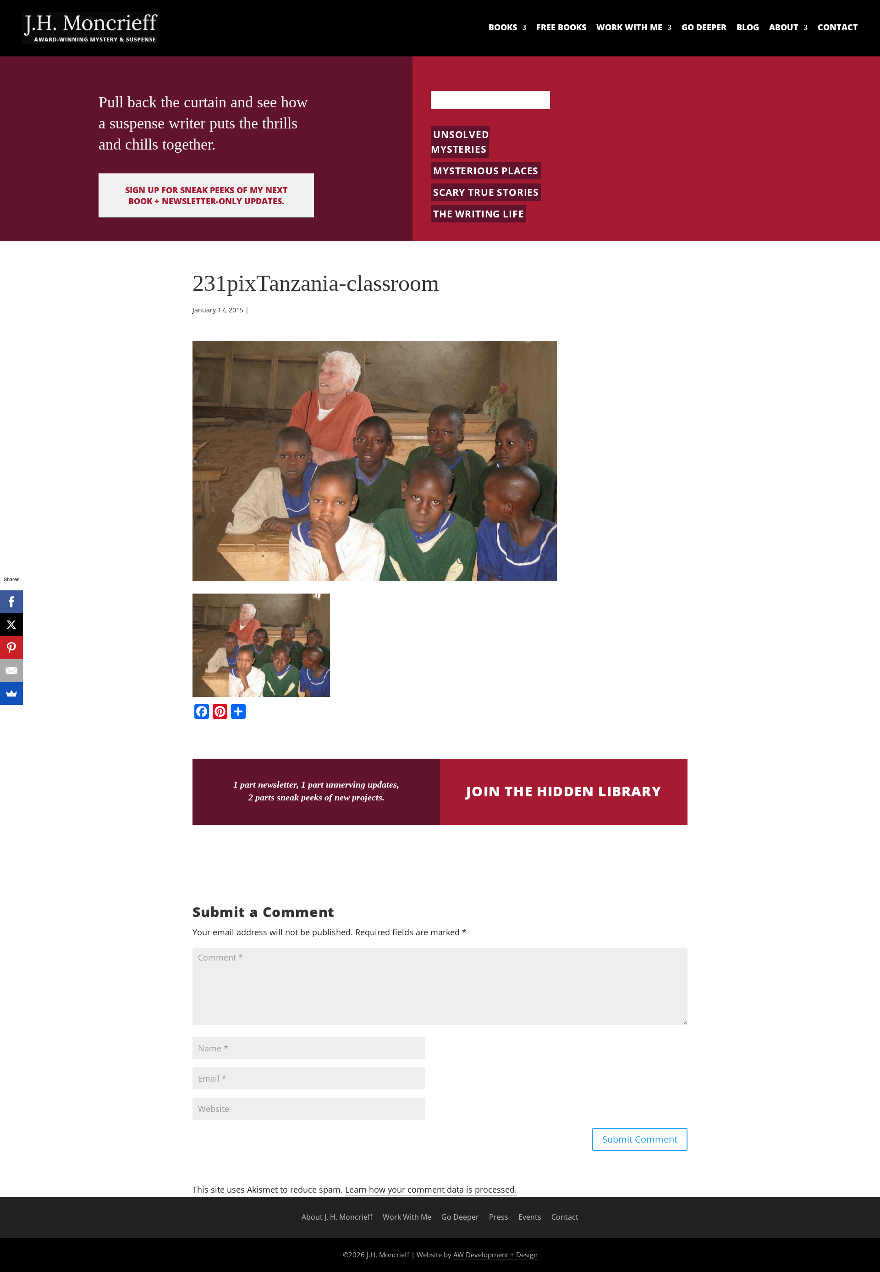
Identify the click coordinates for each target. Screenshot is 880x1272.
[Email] (11, 670)
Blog (748, 27)
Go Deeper (704, 27)
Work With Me (629, 27)
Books (503, 27)
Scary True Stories (486, 192)
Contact (838, 27)
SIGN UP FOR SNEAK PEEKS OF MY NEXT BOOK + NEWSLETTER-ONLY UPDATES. (206, 195)
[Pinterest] (11, 647)
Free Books (561, 27)
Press (498, 1217)
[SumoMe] (11, 693)
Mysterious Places (486, 170)
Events (529, 1217)
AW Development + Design (495, 1254)
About (783, 27)
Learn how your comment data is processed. (431, 1189)
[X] (11, 624)
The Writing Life (478, 213)
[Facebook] (11, 601)
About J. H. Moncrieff (337, 1217)
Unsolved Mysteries (460, 142)
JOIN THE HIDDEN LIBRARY (563, 791)
